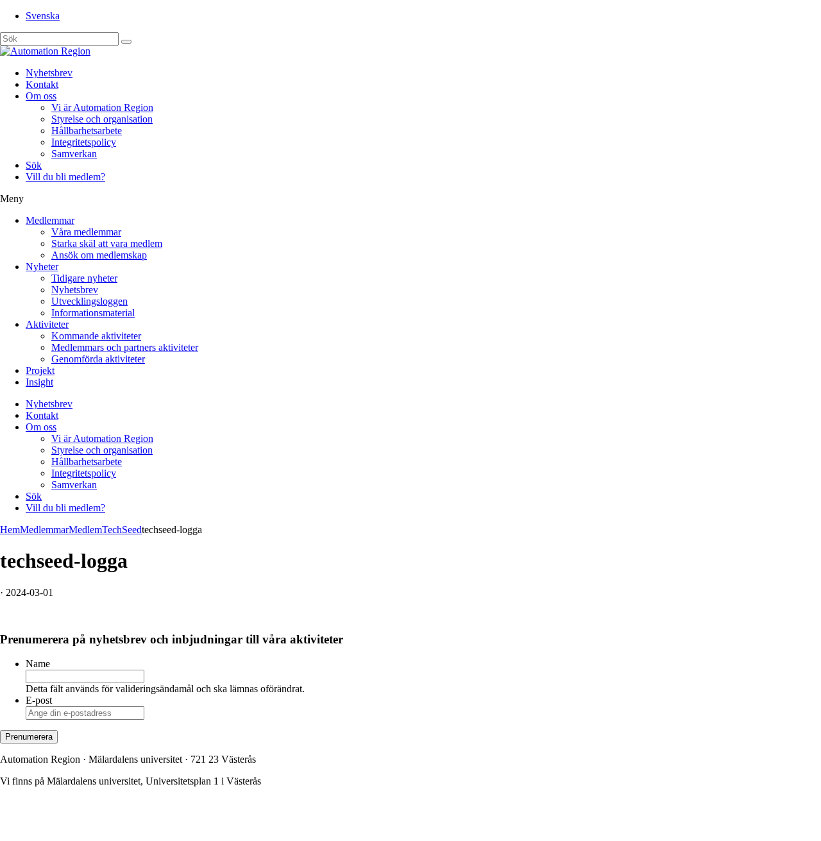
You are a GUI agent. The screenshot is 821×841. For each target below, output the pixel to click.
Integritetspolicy (83, 142)
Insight (39, 382)
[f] (126, 42)
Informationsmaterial (93, 312)
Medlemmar (50, 220)
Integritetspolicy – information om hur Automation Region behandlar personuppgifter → (178, 824)
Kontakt (42, 84)
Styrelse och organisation (102, 119)
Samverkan (74, 153)
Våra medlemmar (86, 231)
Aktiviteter (47, 324)
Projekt (40, 370)
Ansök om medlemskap (99, 255)
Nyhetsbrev (49, 72)
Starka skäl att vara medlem (106, 243)
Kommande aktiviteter (96, 335)
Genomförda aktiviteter (98, 358)
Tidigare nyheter (84, 278)
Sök (34, 165)
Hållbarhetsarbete (86, 130)
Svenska (43, 15)
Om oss (41, 95)
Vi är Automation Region (102, 107)
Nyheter (42, 266)
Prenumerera (29, 737)
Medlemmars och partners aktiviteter (124, 347)
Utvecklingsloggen (89, 301)
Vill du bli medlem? (65, 176)
